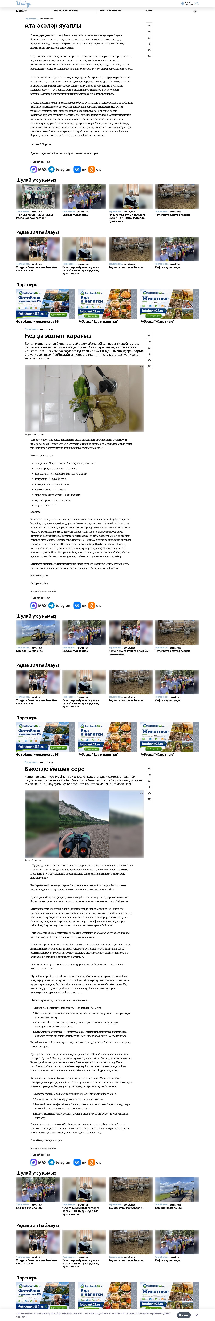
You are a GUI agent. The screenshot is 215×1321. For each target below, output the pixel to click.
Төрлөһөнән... (32, 19)
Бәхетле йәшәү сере (110, 10)
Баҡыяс (149, 10)
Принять (183, 1315)
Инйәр (23, 3)
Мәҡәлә (21, 10)
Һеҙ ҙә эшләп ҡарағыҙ (66, 10)
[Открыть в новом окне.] (38, 169)
